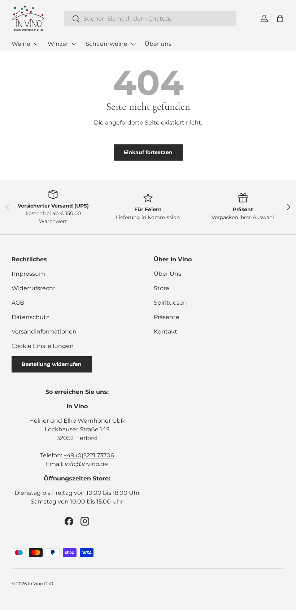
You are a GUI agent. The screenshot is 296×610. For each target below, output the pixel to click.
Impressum (28, 273)
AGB (18, 302)
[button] (280, 18)
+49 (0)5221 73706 (89, 455)
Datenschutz (30, 317)
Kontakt (165, 331)
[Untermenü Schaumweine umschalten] (133, 44)
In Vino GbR (40, 583)
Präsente (166, 317)
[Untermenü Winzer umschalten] (74, 44)
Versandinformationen (44, 331)
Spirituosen (170, 302)
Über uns (158, 43)
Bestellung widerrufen (52, 364)
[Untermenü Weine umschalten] (36, 44)
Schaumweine (106, 43)
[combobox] (150, 18)
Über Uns (167, 273)
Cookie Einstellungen (43, 346)
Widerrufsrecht (34, 288)
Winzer (58, 43)
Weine (21, 43)
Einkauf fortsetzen (148, 152)
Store (161, 288)
